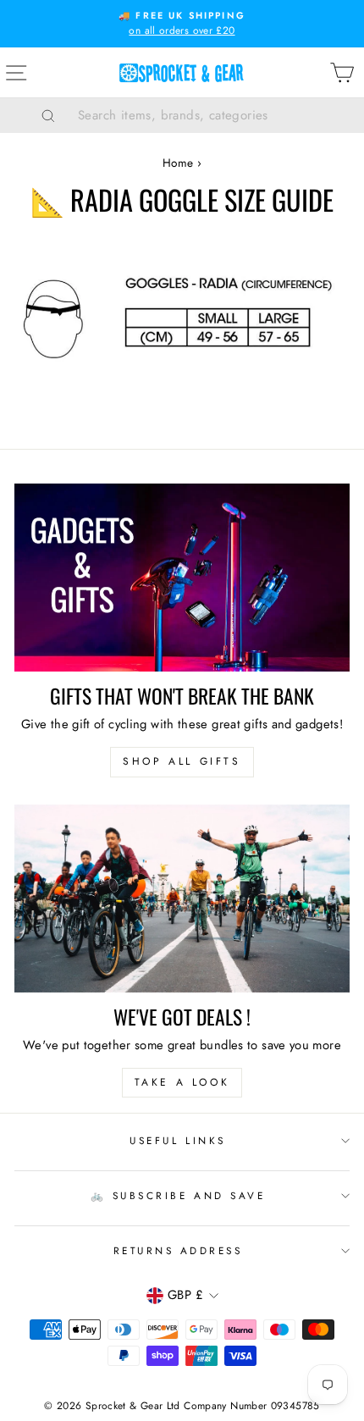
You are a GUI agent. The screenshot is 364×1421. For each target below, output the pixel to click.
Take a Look (182, 1082)
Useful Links (177, 1140)
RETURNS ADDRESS (178, 1250)
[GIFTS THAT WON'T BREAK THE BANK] (182, 578)
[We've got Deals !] (182, 898)
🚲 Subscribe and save (178, 1195)
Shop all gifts (181, 761)
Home (178, 162)
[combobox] (203, 115)
